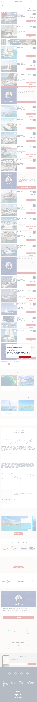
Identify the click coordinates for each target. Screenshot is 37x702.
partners (12, 346)
